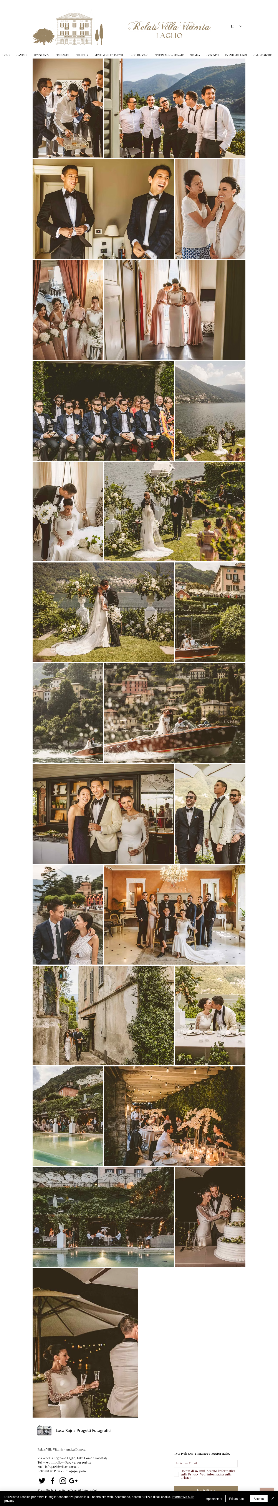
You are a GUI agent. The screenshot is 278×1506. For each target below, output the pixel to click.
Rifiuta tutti (236, 1498)
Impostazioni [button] (213, 1498)
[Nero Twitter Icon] (42, 1480)
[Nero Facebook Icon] (52, 1480)
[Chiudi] (272, 1499)
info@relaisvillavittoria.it (62, 1467)
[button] (108, 55)
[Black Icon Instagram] (62, 1480)
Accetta (259, 1498)
